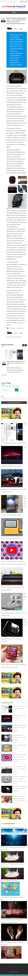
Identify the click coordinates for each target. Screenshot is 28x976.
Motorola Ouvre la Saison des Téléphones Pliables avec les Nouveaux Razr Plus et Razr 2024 (19, 798)
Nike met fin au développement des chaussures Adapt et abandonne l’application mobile (19, 779)
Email (2, 396)
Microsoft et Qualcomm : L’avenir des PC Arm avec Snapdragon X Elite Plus (19, 769)
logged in (9, 386)
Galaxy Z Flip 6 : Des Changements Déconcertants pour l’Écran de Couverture (20, 788)
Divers (5, 375)
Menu (22, 1)
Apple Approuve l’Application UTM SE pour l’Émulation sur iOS (16, 363)
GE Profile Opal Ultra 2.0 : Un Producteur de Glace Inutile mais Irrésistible (19, 737)
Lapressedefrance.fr (14, 971)
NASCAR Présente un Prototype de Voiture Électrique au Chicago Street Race (20, 727)
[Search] (16, 389)
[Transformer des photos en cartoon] (11, 413)
